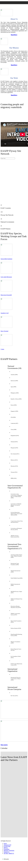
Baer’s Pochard (4, 331)
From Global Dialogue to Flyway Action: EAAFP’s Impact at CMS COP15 (13, 828)
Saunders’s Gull (4, 313)
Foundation (6, 849)
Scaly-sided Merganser (6, 277)
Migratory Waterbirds (9, 850)
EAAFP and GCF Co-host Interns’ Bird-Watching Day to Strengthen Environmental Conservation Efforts (14, 807)
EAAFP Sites (7, 846)
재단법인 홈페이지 (9, 853)
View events (4, 745)
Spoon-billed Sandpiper (6, 258)
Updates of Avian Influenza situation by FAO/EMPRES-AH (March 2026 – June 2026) (13, 799)
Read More (14, 35)
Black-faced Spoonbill (6, 295)
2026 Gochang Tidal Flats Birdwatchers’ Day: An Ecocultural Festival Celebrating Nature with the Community (13, 777)
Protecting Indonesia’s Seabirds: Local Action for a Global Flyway (12, 784)
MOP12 (6, 847)
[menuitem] (6, 859)
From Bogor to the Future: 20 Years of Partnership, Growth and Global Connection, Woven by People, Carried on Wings (14, 791)
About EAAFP (7, 845)
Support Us (6, 852)
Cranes (2, 349)
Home (5, 843)
